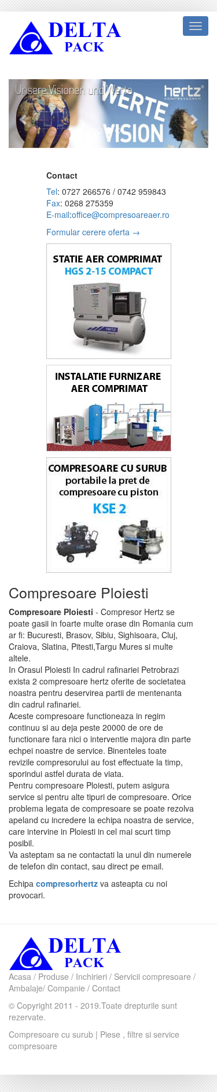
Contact (106, 988)
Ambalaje (26, 988)
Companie (66, 988)
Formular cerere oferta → (93, 232)
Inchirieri (91, 976)
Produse (53, 976)
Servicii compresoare (152, 976)
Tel (51, 191)
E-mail (57, 214)
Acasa (20, 976)
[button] (24, 113)
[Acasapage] (81, 952)
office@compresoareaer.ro (121, 214)
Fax (53, 203)
